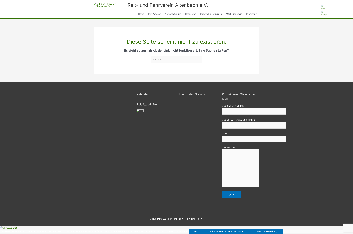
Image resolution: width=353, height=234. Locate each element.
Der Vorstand (154, 14)
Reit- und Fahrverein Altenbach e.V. (168, 5)
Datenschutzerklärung (211, 14)
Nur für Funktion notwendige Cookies (226, 231)
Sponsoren (190, 14)
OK (195, 231)
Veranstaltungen (173, 14)
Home (141, 14)
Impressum (251, 14)
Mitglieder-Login (234, 14)
